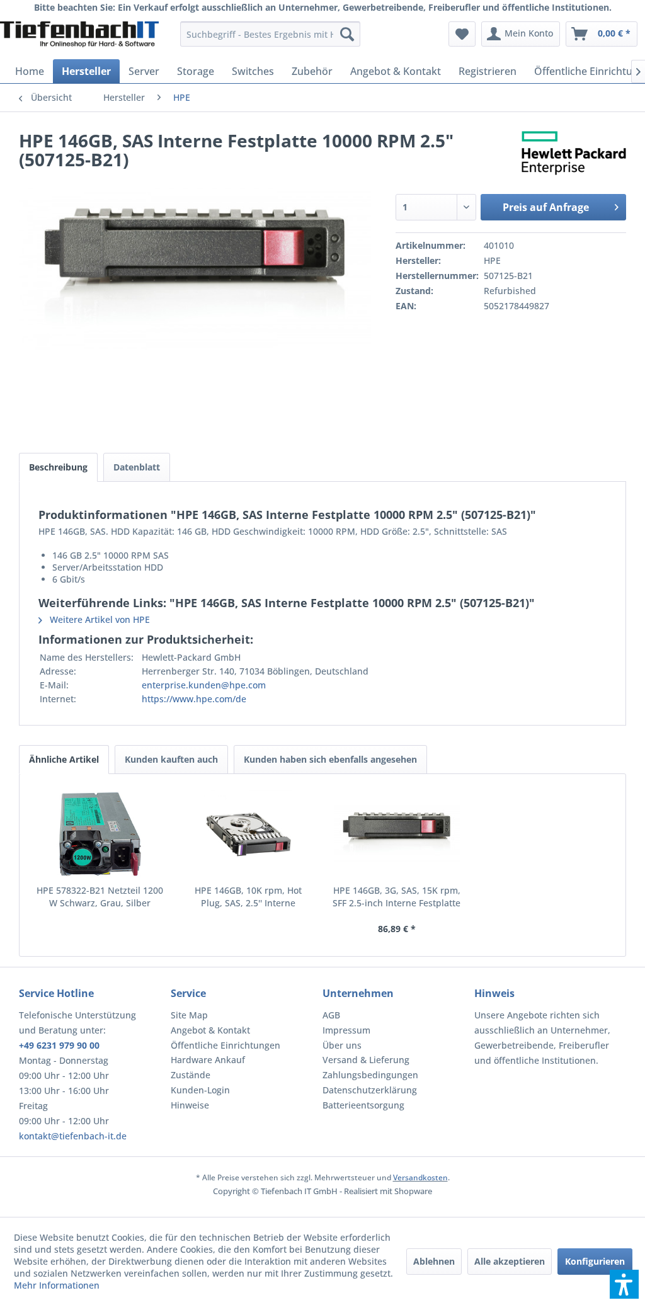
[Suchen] (347, 34)
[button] (624, 1284)
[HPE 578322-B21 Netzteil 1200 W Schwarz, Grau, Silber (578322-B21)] (100, 834)
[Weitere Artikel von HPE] (574, 153)
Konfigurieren (595, 1261)
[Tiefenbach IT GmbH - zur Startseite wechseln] (79, 37)
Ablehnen (434, 1261)
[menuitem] (270, 34)
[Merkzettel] (462, 34)
